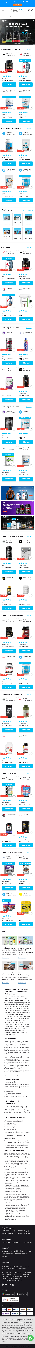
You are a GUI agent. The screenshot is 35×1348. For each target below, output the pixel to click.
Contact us (5, 1231)
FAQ (13, 1231)
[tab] (15, 43)
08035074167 (13, 1268)
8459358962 (23, 1268)
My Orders (16, 1242)
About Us (5, 1251)
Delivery (29, 1251)
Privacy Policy (22, 1231)
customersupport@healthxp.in (18, 1266)
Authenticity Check (17, 1251)
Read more (5, 958)
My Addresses (27, 1242)
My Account (6, 1242)
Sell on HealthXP (21, 1254)
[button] (29, 10)
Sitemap (4, 1256)
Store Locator (8, 1254)
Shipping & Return (8, 1233)
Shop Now (17, 4)
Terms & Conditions (23, 1233)
